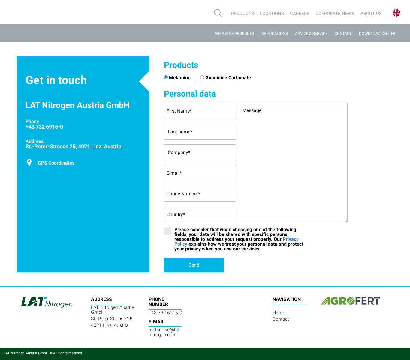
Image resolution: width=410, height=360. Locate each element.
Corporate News (334, 13)
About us (371, 13)
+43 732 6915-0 (165, 313)
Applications (274, 33)
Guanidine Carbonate (228, 77)
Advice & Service (311, 33)
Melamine (180, 77)
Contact (343, 33)
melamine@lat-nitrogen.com (165, 332)
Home (279, 313)
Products (242, 13)
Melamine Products (234, 33)
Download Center (377, 33)
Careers (299, 13)
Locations (272, 13)
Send (193, 265)
